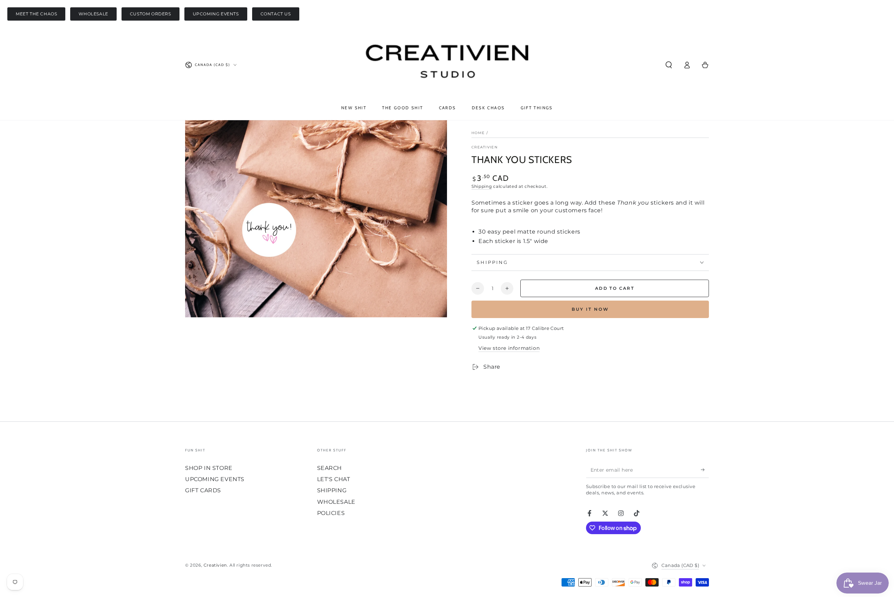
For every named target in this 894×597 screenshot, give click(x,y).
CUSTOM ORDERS (150, 13)
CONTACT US (276, 13)
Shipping (481, 186)
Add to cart (614, 288)
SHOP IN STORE (209, 468)
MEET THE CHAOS (36, 13)
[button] (669, 65)
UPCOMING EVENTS (216, 13)
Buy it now (590, 309)
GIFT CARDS (203, 490)
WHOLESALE (93, 13)
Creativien (484, 147)
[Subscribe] (705, 470)
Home (478, 133)
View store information (509, 348)
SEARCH (329, 468)
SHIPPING (332, 490)
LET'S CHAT (333, 479)
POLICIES (331, 513)
